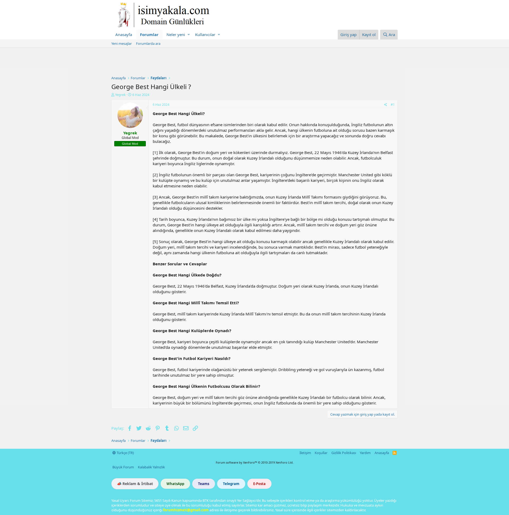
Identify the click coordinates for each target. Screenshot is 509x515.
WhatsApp (175, 483)
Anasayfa (123, 34)
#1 (393, 104)
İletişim (305, 452)
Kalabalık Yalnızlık (151, 467)
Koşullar (321, 452)
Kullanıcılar (205, 34)
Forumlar (149, 34)
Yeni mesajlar (121, 43)
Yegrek (120, 94)
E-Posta (259, 483)
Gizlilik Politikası (343, 452)
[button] (188, 34)
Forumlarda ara (148, 43)
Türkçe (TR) (125, 452)
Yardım (365, 452)
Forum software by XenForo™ (254, 462)
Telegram (231, 483)
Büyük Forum (123, 467)
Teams (203, 483)
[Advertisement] (254, 62)
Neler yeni (175, 34)
